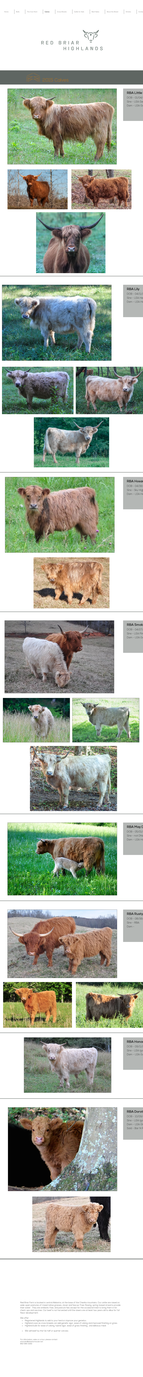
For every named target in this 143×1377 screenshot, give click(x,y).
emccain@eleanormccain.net (31, 1342)
